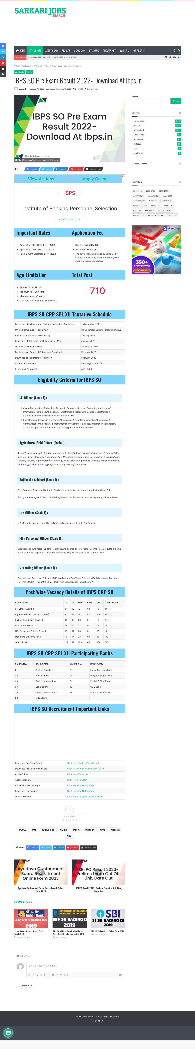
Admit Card (51, 50)
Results (66, 50)
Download (48, 829)
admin (21, 89)
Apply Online (95, 178)
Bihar (153, 201)
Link (149, 210)
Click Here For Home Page (80, 785)
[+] (69, 975)
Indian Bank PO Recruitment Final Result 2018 (28, 932)
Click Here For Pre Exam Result (83, 763)
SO (70, 835)
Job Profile (139, 50)
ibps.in (90, 829)
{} (65, 975)
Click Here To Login (77, 779)
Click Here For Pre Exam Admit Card (85, 768)
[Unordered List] (49, 975)
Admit (138, 196)
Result (115, 829)
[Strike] (41, 975)
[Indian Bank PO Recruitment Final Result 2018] (31, 918)
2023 (164, 191)
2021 (137, 191)
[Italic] (33, 975)
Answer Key (109, 50)
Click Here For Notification (80, 791)
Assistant (139, 201)
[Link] (61, 975)
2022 (24, 829)
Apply (167, 196)
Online (138, 215)
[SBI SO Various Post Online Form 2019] (108, 918)
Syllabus (94, 50)
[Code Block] (57, 975)
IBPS (77, 829)
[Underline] (37, 975)
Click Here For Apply (77, 774)
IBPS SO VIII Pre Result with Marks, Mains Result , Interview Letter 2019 (68, 932)
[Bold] (29, 975)
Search (135, 96)
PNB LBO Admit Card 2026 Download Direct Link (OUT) (52, 57)
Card (166, 201)
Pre (103, 829)
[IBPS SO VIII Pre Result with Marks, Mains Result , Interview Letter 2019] (70, 918)
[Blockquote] (53, 975)
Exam (64, 829)
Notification (165, 210)
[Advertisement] (126, 23)
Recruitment (155, 215)
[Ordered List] (45, 975)
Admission (79, 50)
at (35, 829)
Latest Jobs (35, 50)
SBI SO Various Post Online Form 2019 (107, 931)
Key (137, 210)
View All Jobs (41, 178)
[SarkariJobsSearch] (40, 12)
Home (22, 50)
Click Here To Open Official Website (85, 796)
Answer (153, 196)
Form (169, 206)
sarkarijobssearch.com (69, 219)
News (125, 50)
